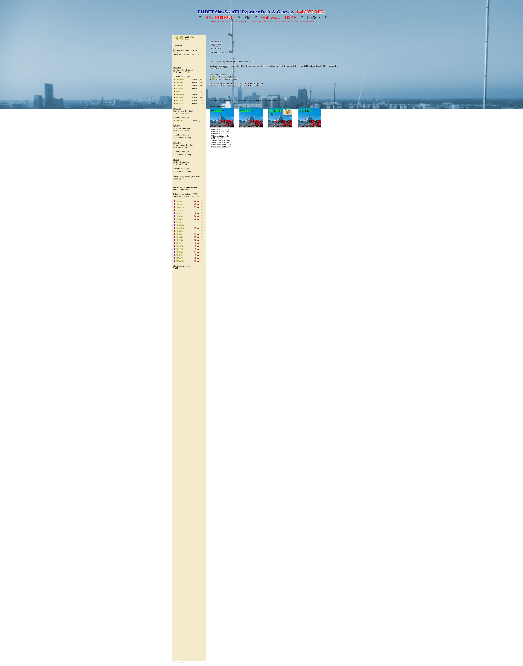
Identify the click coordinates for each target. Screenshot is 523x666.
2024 (182, 37)
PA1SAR (179, 210)
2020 (214, 79)
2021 (214, 77)
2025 (176, 37)
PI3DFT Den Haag (181, 39)
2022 (192, 37)
